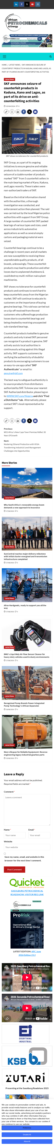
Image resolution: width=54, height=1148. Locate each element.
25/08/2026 (10, 758)
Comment (9, 791)
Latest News (9, 79)
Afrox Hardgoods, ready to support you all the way (25, 607)
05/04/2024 (10, 106)
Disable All (27, 1135)
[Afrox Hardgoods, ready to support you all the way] (27, 585)
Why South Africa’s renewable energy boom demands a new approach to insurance (24, 506)
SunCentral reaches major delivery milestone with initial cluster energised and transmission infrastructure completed (25, 556)
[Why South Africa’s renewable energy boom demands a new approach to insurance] (27, 485)
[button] (4, 56)
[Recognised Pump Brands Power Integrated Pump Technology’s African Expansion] (27, 683)
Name (7, 829)
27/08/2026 (10, 511)
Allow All (27, 1141)
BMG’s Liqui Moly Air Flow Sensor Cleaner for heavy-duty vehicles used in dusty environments (26, 656)
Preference (27, 1128)
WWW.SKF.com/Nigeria (20, 396)
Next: (22, 446)
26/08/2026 (10, 709)
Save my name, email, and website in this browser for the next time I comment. (24, 858)
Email (31, 829)
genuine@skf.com (13, 373)
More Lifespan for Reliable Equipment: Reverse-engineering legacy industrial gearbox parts (26, 753)
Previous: (25, 432)
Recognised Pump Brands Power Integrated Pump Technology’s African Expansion (24, 704)
